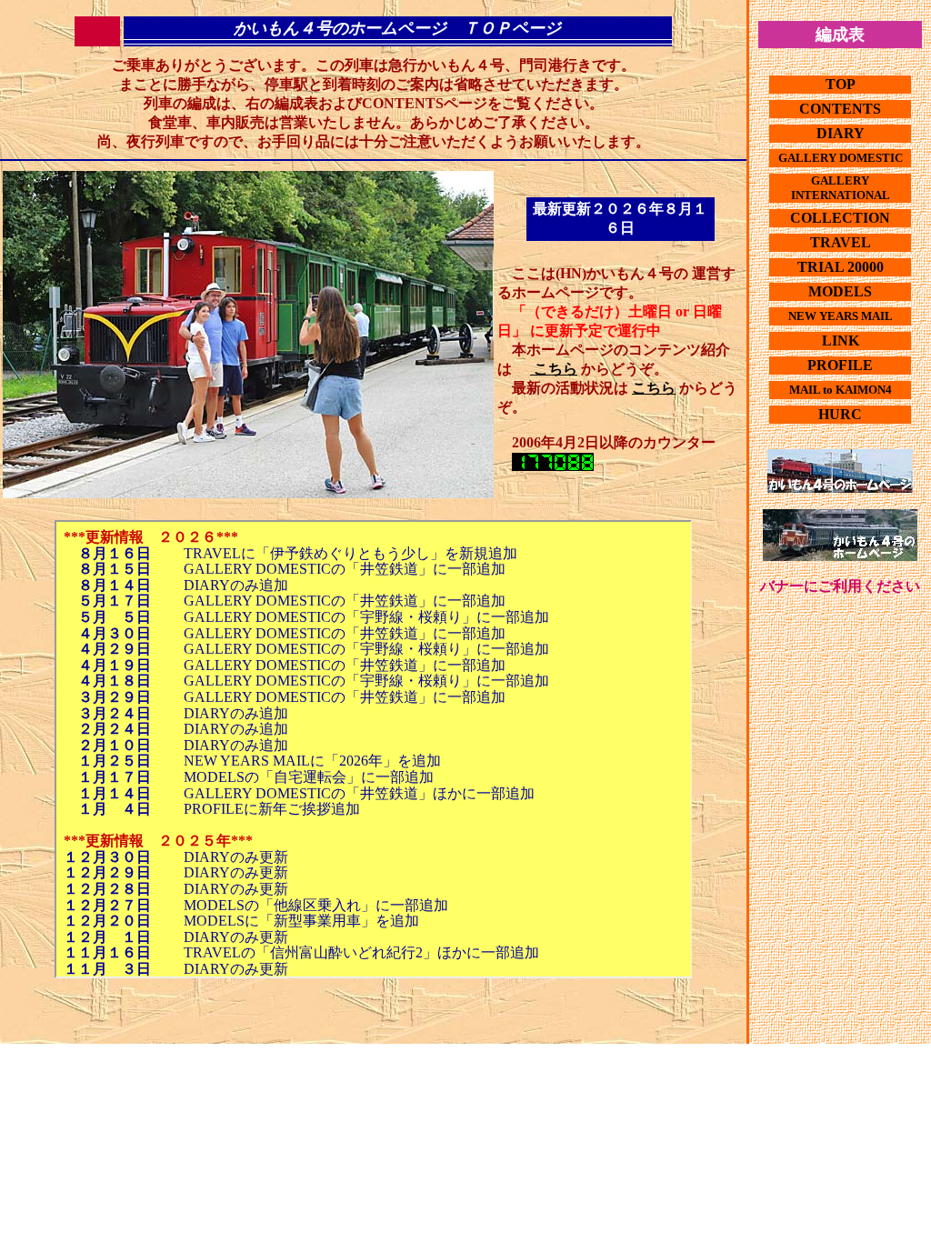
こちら (553, 368)
